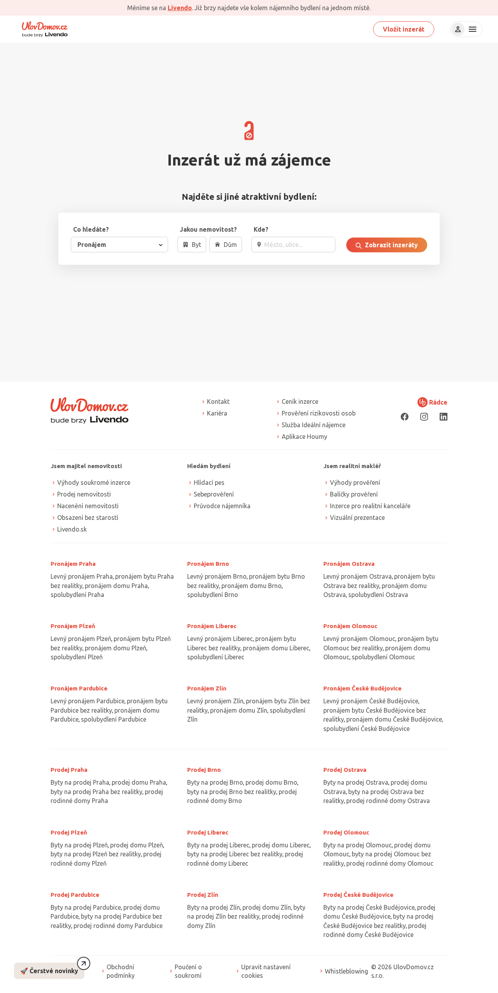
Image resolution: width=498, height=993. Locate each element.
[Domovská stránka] (45, 29)
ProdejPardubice (75, 894)
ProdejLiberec (207, 832)
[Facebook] (405, 416)
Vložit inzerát (403, 29)
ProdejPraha (69, 769)
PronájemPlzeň (73, 626)
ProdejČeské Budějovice (358, 894)
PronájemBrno (208, 563)
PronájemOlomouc (350, 626)
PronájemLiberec (212, 626)
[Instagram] (424, 416)
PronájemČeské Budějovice (362, 688)
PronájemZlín (206, 688)
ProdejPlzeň (69, 832)
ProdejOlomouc (346, 832)
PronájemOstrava (349, 563)
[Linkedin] (443, 416)
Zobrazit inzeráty (390, 244)
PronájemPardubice (79, 688)
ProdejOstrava (344, 769)
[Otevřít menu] (471, 29)
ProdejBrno (204, 769)
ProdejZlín (202, 894)
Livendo (180, 7)
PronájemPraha (73, 563)
